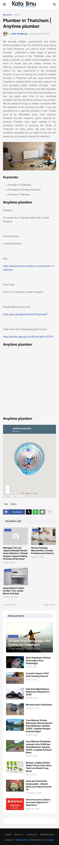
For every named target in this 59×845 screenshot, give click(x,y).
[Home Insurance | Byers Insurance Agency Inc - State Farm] (15, 804)
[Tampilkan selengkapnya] (49, 512)
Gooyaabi (49, 839)
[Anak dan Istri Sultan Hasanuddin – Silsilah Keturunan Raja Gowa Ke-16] (15, 786)
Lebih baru (10, 604)
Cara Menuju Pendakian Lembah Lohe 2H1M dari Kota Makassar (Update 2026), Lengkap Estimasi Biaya (39, 747)
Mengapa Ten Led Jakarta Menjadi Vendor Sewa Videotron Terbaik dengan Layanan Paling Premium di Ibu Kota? (15, 553)
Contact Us (31, 834)
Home (8, 834)
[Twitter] (29, 512)
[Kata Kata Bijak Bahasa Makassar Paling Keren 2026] (15, 694)
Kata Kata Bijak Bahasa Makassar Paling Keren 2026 (37, 692)
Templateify (21, 839)
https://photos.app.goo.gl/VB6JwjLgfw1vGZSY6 (28, 336)
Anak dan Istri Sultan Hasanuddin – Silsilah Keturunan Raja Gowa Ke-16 (39, 785)
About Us (18, 834)
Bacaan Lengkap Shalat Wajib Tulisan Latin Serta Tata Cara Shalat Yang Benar (38, 766)
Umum (17, 15)
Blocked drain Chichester (39, 704)
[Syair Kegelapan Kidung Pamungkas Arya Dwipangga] (15, 662)
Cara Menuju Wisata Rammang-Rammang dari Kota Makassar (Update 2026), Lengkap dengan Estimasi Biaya (39, 726)
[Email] (42, 512)
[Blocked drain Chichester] (15, 709)
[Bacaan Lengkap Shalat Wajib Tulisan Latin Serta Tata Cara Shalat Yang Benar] (15, 767)
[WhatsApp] (36, 512)
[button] (4, 4)
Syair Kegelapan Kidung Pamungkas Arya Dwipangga (38, 660)
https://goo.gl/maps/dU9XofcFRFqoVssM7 (25, 314)
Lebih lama (49, 604)
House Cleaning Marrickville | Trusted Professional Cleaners (42, 550)
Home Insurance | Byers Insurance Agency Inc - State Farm (38, 802)
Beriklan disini (47, 834)
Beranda (7, 15)
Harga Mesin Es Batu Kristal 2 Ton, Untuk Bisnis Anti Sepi (13, 591)
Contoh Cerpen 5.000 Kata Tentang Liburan (37, 674)
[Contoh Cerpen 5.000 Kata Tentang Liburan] (15, 678)
